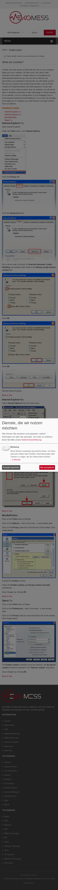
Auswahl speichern (11, 467)
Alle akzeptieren (47, 467)
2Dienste (15, 459)
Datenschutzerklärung (31, 440)
